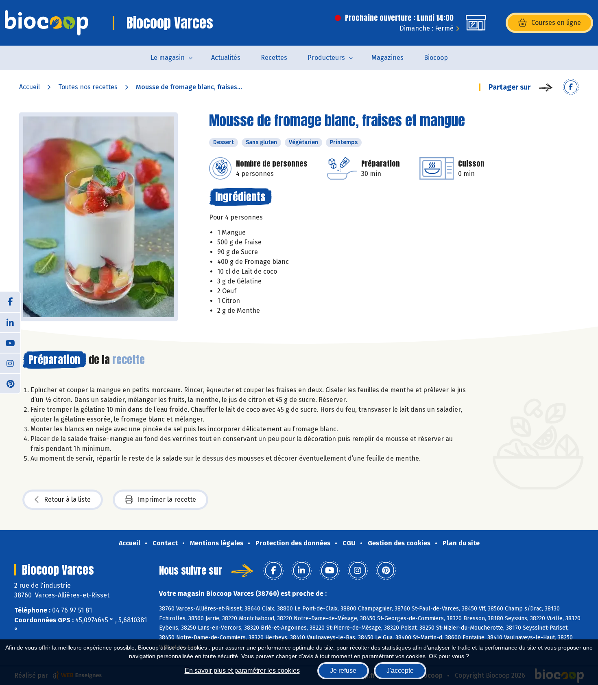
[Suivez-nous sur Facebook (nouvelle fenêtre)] (10, 302)
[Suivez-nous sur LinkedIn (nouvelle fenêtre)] (10, 322)
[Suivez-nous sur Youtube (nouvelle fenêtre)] (10, 342)
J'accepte (400, 670)
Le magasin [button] (168, 57)
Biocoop (436, 57)
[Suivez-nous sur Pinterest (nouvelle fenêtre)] (10, 383)
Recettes (274, 57)
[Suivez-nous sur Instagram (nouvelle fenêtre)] (10, 363)
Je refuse (343, 670)
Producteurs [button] (326, 57)
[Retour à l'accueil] (46, 22)
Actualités (225, 57)
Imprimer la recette (166, 499)
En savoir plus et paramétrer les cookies (242, 670)
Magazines (387, 57)
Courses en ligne (556, 22)
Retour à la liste (67, 499)
